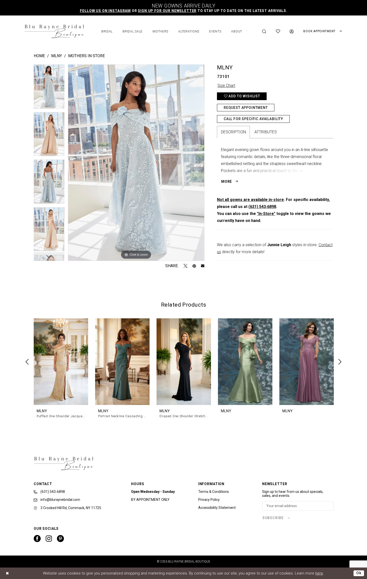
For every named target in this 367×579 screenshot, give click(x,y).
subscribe (273, 518)
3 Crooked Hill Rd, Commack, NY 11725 (70, 508)
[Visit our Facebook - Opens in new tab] (37, 538)
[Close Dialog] (7, 573)
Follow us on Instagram (105, 11)
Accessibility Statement (217, 508)
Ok (359, 573)
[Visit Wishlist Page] (278, 31)
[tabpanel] (49, 88)
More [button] (226, 182)
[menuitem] (264, 31)
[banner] (54, 31)
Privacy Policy (209, 500)
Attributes (265, 132)
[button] (292, 31)
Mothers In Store (86, 55)
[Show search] (264, 31)
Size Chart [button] (226, 85)
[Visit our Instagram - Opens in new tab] (49, 539)
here (319, 573)
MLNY (56, 55)
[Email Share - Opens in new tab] (202, 266)
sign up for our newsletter (167, 11)
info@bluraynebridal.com (60, 500)
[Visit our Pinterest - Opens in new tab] (60, 538)
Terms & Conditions (213, 492)
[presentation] (61, 361)
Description (233, 132)
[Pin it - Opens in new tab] (194, 266)
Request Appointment (246, 108)
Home (39, 55)
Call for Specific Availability (253, 119)
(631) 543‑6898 (262, 206)
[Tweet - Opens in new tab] (185, 266)
